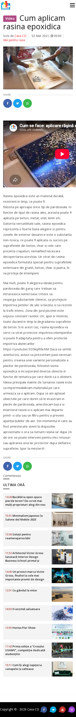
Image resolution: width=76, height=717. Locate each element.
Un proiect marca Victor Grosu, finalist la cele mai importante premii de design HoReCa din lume (25, 577)
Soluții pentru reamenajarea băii (18, 536)
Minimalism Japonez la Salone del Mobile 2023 (24, 517)
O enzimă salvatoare (22, 609)
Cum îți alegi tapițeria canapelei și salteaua (23, 667)
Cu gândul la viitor (21, 590)
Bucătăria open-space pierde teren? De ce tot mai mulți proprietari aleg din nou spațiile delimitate (25, 502)
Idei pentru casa (14, 40)
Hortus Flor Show (20, 628)
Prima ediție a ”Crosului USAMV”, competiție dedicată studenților (25, 650)
